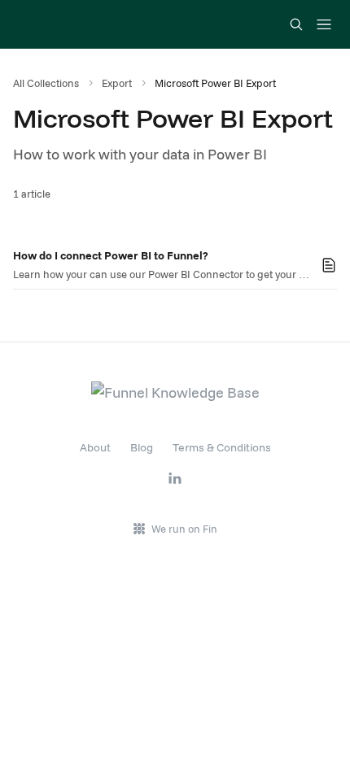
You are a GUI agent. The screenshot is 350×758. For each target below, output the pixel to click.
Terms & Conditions (222, 447)
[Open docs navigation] (324, 24)
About (95, 447)
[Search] (296, 24)
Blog (141, 447)
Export (117, 82)
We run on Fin (184, 528)
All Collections (46, 82)
